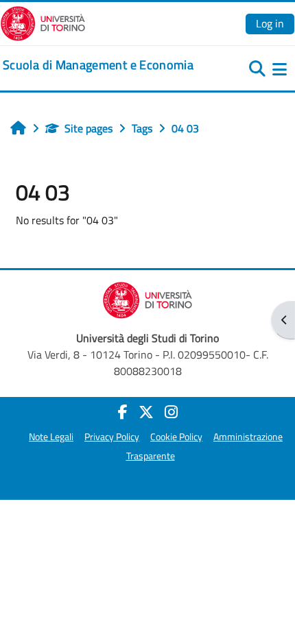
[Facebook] (123, 412)
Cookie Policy (176, 436)
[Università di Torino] (43, 22)
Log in (270, 23)
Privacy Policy (111, 436)
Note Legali (51, 436)
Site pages (88, 128)
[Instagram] (171, 412)
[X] (146, 412)
